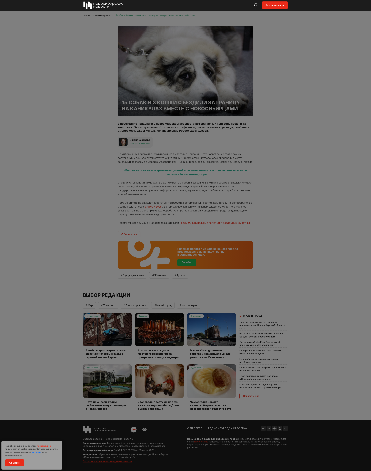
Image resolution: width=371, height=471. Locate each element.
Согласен (14, 462)
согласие (36, 452)
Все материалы (275, 5)
